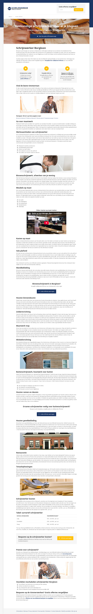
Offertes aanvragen (66, 538)
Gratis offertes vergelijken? (67, 7)
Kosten (56, 118)
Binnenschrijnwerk (21, 118)
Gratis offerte (18, 16)
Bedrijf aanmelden (66, 611)
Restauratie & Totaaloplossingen (45, 118)
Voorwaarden (41, 611)
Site (24, 611)
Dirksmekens (19, 611)
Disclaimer (48, 611)
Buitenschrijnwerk (31, 118)
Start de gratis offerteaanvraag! (47, 36)
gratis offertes (24, 78)
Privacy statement (32, 611)
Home (10, 16)
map (26, 611)
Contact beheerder (56, 611)
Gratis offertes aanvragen (47, 291)
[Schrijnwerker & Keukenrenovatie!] (18, 8)
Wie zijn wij (74, 611)
